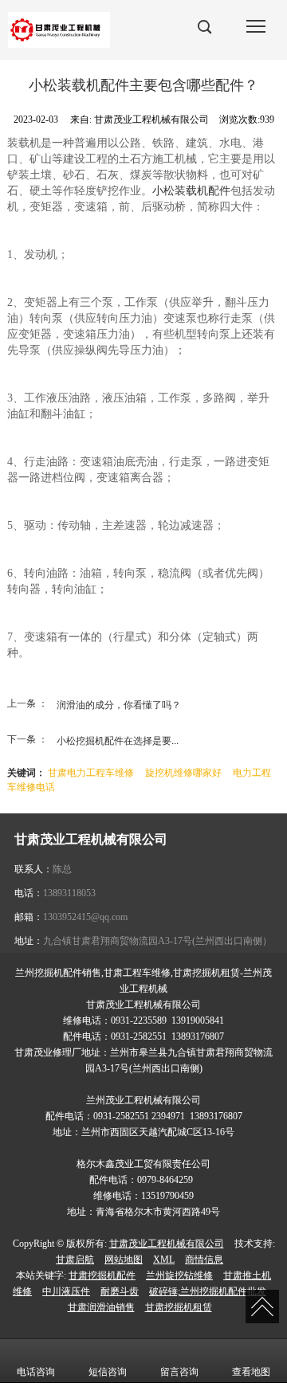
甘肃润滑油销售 (101, 1307)
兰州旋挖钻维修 (179, 1275)
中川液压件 (66, 1291)
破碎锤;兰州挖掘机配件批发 (207, 1291)
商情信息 (204, 1259)
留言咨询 (179, 1371)
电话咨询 (36, 1371)
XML (164, 1259)
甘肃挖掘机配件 (102, 1275)
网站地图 (123, 1259)
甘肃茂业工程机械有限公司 (166, 1243)
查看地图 (251, 1371)
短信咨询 (107, 1371)
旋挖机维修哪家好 (183, 771)
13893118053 (69, 893)
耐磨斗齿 (119, 1291)
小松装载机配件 (191, 191)
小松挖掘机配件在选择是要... (118, 739)
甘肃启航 (75, 1259)
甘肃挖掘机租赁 (178, 1307)
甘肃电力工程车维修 (91, 771)
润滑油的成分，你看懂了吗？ (119, 704)
